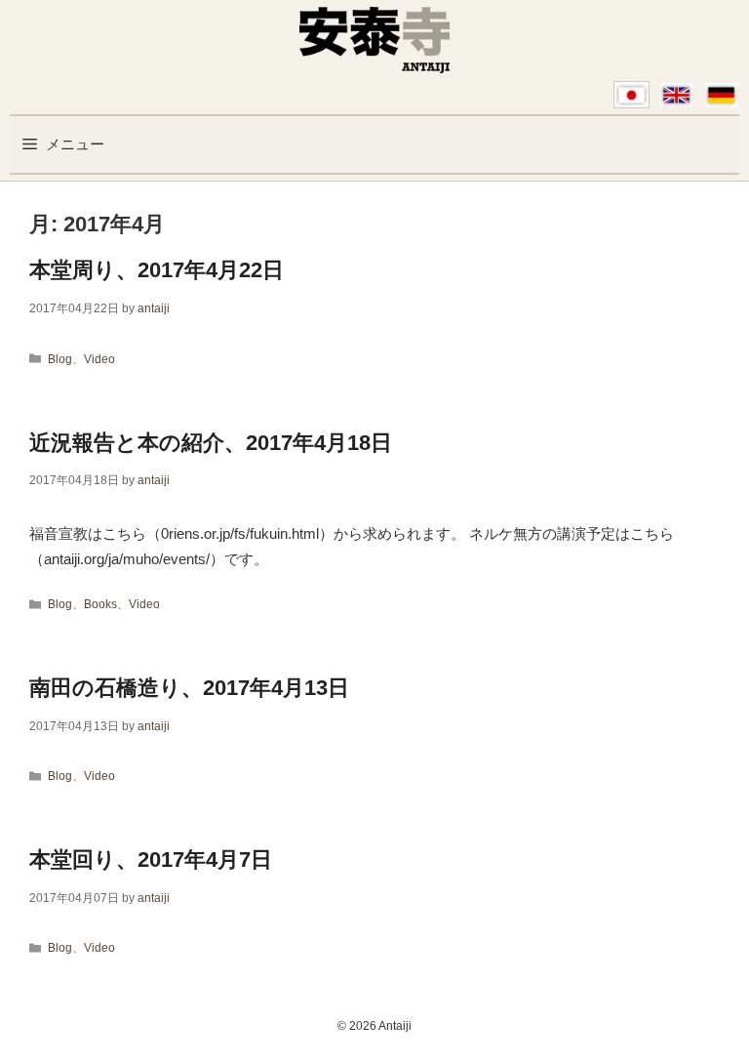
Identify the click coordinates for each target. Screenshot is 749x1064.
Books (100, 604)
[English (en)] (676, 94)
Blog (60, 359)
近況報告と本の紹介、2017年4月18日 (210, 442)
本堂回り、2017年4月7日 (150, 859)
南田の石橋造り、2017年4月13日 (189, 687)
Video (99, 359)
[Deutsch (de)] (721, 94)
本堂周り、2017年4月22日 (156, 270)
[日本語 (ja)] (631, 94)
